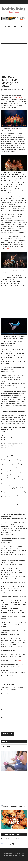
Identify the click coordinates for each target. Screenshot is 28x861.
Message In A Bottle (6, 675)
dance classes (14, 672)
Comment (4, 693)
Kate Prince (20, 674)
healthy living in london (6, 674)
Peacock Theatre (18, 97)
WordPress (17, 855)
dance (9, 672)
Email (3, 717)
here (8, 248)
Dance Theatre (22, 672)
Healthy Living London (14, 10)
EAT (8, 670)
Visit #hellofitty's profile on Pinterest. (11, 839)
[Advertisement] (14, 58)
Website (3, 725)
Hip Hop (15, 674)
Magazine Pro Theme (18, 853)
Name (3, 710)
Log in (22, 855)
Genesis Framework (9, 855)
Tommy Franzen (19, 675)
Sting (13, 675)
